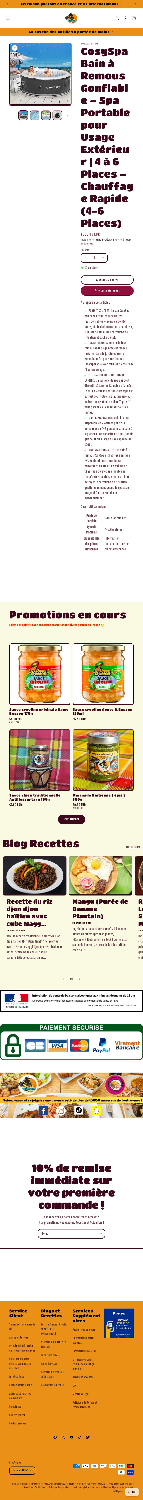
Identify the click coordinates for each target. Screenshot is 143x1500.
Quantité (85, 250)
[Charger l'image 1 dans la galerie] (23, 115)
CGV (75, 1385)
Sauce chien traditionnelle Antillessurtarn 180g (35, 797)
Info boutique (16, 1376)
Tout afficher (72, 819)
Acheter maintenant (107, 290)
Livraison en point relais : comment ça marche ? (20, 1363)
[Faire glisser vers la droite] (67, 115)
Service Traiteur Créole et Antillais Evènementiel (53, 1329)
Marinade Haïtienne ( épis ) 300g (99, 797)
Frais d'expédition (105, 239)
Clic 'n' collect (17, 1415)
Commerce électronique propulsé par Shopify (55, 1484)
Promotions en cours (52, 1385)
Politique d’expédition (59, 1487)
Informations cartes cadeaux (84, 1340)
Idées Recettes (49, 1363)
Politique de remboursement (92, 1484)
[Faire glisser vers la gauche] (13, 115)
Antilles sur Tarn (27, 1484)
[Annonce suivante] (136, 4)
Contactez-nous (17, 1423)
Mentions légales (111, 1487)
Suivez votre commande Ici (22, 1327)
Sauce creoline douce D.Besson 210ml (103, 711)
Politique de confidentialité (121, 1484)
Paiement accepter (83, 1377)
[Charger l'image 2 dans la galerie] (34, 115)
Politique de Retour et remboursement (85, 1405)
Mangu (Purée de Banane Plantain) (100, 908)
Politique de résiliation (123, 1491)
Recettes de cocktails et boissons (53, 1374)
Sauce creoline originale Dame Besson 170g (39, 711)
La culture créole (50, 1355)
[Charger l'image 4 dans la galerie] (57, 115)
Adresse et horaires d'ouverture (20, 1396)
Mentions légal (81, 1394)
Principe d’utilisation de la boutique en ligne (22, 1348)
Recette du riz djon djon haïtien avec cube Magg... (30, 912)
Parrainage (15, 1406)
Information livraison (84, 1351)
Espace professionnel (21, 1385)
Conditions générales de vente (86, 1487)
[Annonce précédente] (7, 4)
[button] (8, 18)
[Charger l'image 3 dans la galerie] (46, 115)
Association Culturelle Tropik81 (53, 1344)
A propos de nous (18, 1337)
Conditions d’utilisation (34, 1487)
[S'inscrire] (100, 1233)
